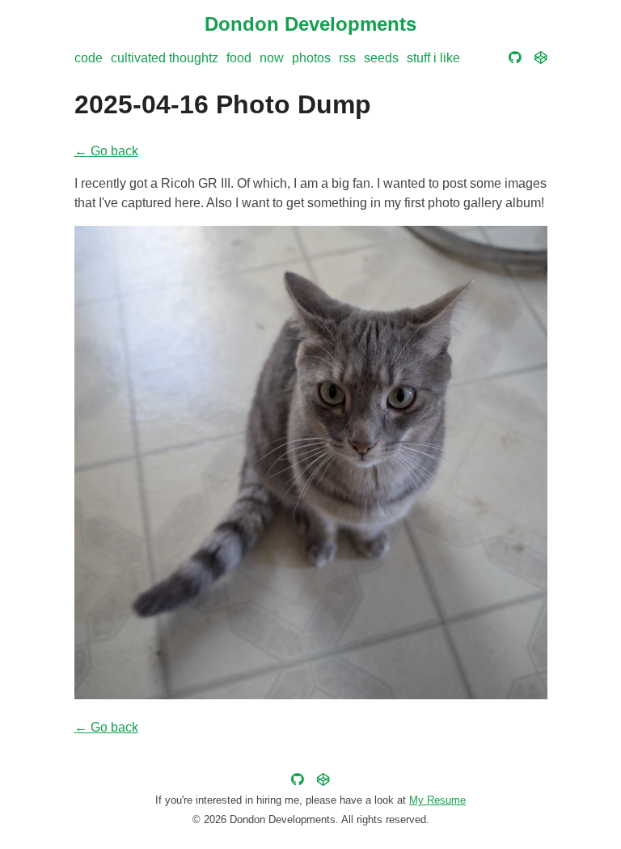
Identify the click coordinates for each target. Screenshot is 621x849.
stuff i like (433, 58)
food (238, 58)
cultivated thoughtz (164, 58)
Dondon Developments (310, 24)
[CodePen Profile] (540, 58)
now (272, 58)
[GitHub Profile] (515, 58)
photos (311, 58)
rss (347, 58)
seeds (381, 58)
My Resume (437, 800)
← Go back (106, 151)
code (88, 58)
